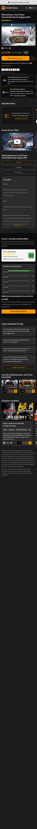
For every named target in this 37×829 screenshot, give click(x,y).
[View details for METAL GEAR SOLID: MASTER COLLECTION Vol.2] (17, 412)
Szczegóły (18, 167)
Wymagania (18, 172)
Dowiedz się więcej (20, 95)
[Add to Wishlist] (33, 58)
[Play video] (17, 141)
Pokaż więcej (17, 225)
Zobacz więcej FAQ (18, 367)
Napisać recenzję (18, 311)
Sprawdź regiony (6, 65)
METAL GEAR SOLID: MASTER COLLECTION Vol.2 (13, 424)
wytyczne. (4, 246)
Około (19, 162)
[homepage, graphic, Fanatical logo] (10, 8)
